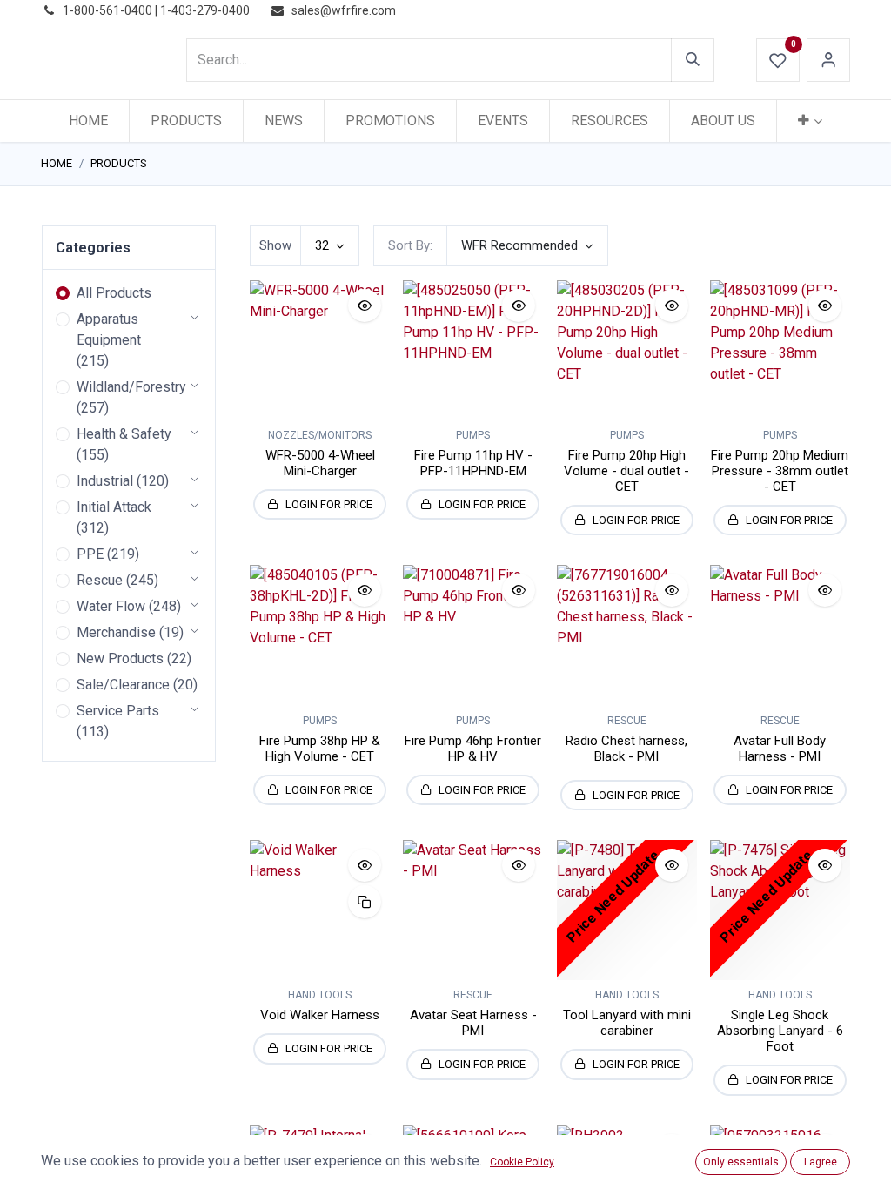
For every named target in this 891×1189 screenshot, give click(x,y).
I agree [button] (820, 1162)
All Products (114, 293)
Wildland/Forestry (131, 387)
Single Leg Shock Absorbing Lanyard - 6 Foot (780, 1030)
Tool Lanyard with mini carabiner (627, 1022)
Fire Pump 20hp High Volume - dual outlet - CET (626, 470)
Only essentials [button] (741, 1162)
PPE (90, 554)
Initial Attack (114, 507)
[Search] (692, 60)
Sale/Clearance (123, 684)
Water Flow (111, 606)
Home (56, 163)
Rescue (100, 580)
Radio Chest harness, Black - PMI (626, 748)
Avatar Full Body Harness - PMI (780, 748)
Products (118, 163)
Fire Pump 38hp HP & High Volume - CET (319, 748)
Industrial (105, 481)
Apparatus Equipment (109, 329)
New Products (120, 658)
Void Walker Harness (319, 1015)
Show (275, 245)
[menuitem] (88, 121)
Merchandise (116, 632)
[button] (527, 245)
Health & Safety (124, 434)
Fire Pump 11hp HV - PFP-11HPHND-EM (473, 463)
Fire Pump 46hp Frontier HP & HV (473, 748)
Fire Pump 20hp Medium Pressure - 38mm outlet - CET (779, 470)
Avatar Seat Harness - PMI (473, 1022)
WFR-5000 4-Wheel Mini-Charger (320, 463)
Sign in (828, 60)
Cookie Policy (522, 1162)
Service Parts (118, 710)
